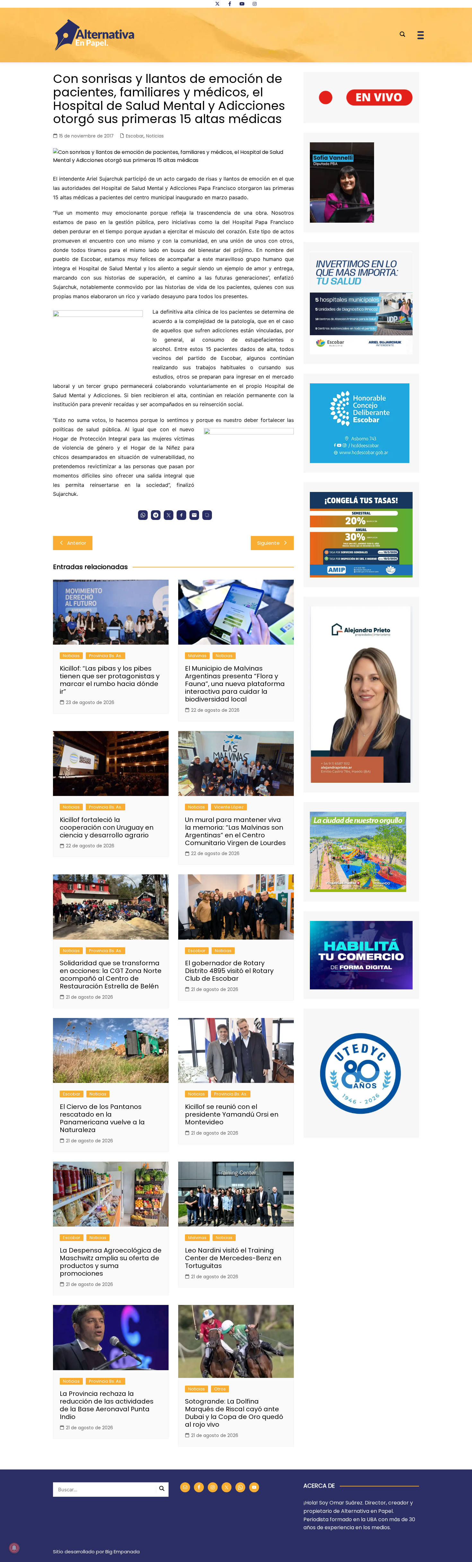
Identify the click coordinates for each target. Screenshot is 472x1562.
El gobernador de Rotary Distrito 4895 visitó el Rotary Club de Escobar (229, 971)
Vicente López (229, 807)
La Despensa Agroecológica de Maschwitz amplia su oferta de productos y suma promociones (111, 1262)
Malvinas (197, 656)
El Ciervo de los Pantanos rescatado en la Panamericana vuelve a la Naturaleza (102, 1118)
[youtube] (242, 4)
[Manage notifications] (14, 1548)
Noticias (155, 136)
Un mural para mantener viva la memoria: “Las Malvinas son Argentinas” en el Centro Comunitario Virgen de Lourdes (235, 831)
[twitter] (217, 4)
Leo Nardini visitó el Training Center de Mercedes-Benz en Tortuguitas (233, 1258)
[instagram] (254, 4)
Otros (220, 1389)
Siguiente (268, 543)
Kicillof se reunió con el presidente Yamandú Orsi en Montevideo (231, 1114)
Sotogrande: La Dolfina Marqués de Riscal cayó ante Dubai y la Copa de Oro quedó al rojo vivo (234, 1413)
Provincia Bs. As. (105, 656)
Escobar (135, 136)
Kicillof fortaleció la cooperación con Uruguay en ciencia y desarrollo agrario (106, 827)
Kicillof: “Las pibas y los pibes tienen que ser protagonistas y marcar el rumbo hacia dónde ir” (110, 680)
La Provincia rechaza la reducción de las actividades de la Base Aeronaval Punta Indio (106, 1405)
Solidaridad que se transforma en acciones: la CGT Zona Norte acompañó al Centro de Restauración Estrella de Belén (111, 975)
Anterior (76, 543)
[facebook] (229, 4)
